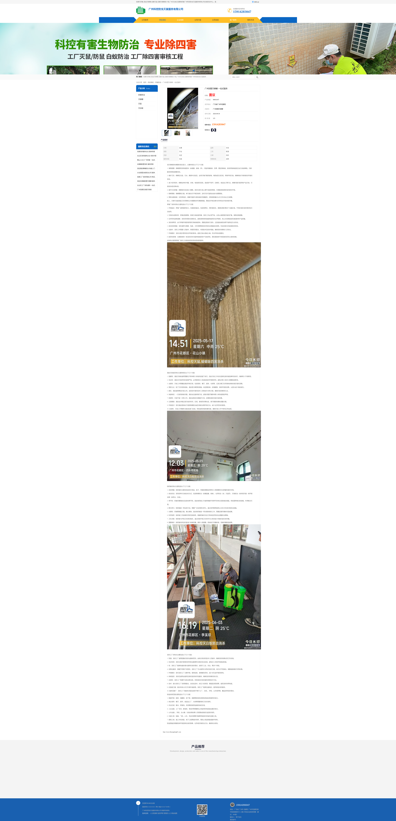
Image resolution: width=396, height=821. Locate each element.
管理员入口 (167, 813)
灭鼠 (140, 104)
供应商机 (162, 20)
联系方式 (250, 20)
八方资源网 (153, 813)
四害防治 (158, 82)
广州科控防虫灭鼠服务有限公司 (151, 810)
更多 (155, 146)
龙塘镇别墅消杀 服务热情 (145, 164)
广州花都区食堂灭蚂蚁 (144, 189)
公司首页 (145, 20)
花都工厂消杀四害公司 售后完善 (147, 177)
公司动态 (215, 20)
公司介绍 (197, 20)
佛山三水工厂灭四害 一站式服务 (147, 160)
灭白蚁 (140, 108)
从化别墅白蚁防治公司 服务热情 (147, 172)
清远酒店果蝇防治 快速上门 (146, 168)
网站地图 (174, 813)
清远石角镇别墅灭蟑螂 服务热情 (147, 181)
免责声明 (160, 813)
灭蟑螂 (140, 99)
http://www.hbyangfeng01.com (172, 732)
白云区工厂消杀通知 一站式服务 (147, 185)
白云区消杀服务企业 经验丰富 (146, 156)
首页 (144, 82)
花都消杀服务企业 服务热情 (146, 151)
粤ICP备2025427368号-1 (163, 807)
